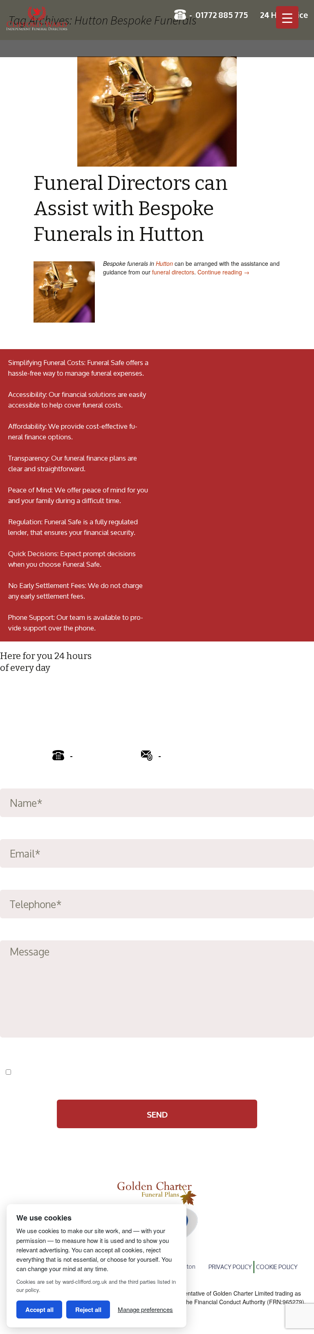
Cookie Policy (277, 1267)
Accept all (39, 1309)
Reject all (88, 1309)
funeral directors (173, 272)
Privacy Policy (112, 1072)
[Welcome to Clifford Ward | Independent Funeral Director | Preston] (57, 22)
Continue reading (223, 272)
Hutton (164, 263)
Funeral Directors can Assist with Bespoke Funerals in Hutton (131, 208)
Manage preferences (145, 1309)
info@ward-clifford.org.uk (210, 755)
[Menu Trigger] (287, 17)
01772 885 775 (221, 14)
